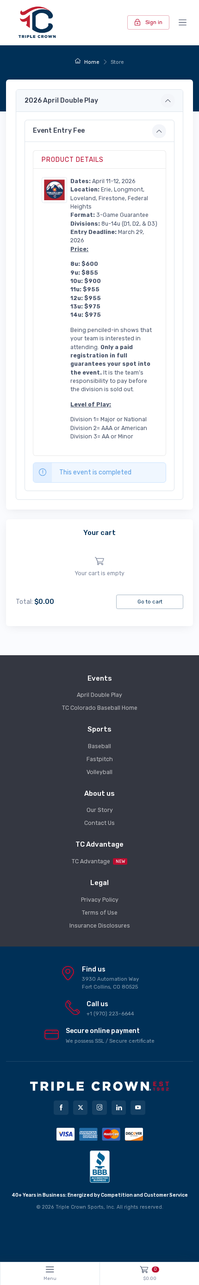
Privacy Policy (99, 900)
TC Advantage (98, 861)
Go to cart (149, 601)
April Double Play (99, 695)
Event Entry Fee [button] (59, 131)
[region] (99, 567)
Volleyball (99, 772)
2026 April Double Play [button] (61, 101)
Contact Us (99, 823)
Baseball (99, 746)
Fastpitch (100, 759)
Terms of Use (100, 913)
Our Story (100, 810)
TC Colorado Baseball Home (99, 708)
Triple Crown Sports (80, 1207)
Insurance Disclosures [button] (99, 925)
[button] (55, 189)
